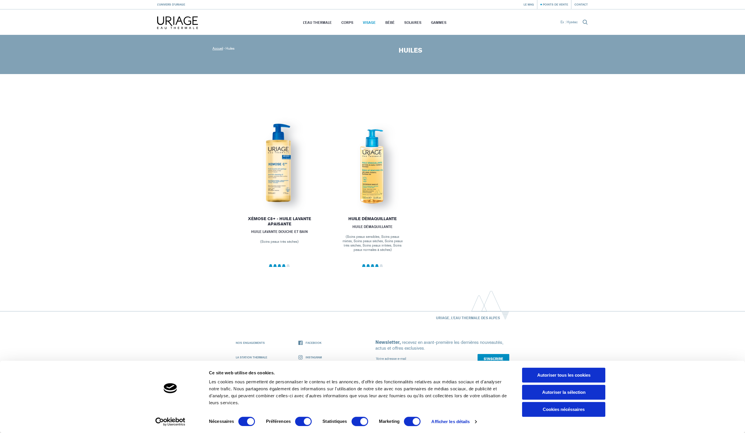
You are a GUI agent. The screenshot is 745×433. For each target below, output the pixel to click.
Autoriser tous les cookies (563, 375)
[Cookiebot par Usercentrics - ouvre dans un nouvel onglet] (170, 421)
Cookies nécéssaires (564, 409)
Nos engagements (250, 342)
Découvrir (279, 193)
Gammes (438, 22)
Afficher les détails (450, 421)
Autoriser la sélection (564, 392)
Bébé (390, 22)
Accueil (217, 48)
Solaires (412, 22)
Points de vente (555, 4)
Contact (581, 4)
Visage (369, 22)
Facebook (314, 342)
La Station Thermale (251, 357)
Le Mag (529, 4)
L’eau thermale (317, 22)
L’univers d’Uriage (171, 4)
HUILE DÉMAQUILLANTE (372, 218)
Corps (347, 22)
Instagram (314, 357)
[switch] (303, 421)
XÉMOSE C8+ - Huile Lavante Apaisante (279, 221)
